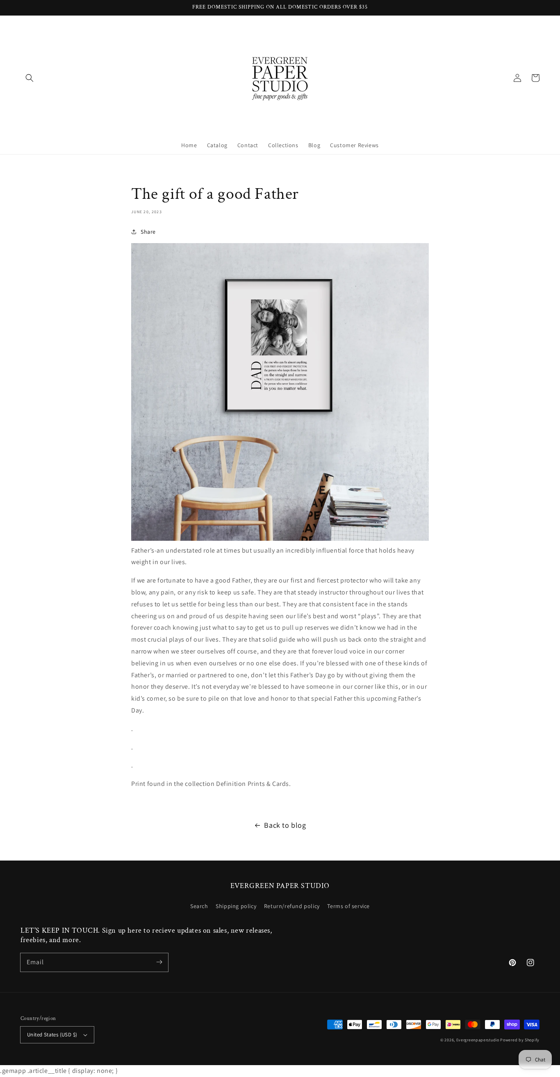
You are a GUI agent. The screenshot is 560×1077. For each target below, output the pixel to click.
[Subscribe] (159, 962)
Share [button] (148, 231)
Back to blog (285, 825)
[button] (29, 78)
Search (199, 906)
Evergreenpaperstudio (477, 1040)
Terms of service (348, 906)
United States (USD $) (52, 1034)
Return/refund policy (292, 906)
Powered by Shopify (520, 1040)
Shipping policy (236, 906)
